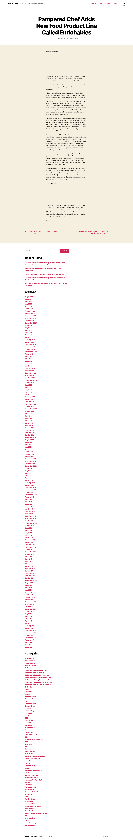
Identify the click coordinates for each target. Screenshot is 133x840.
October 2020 (30, 464)
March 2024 (29, 366)
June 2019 (28, 502)
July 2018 (28, 528)
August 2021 (29, 440)
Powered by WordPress (45, 836)
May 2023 (28, 390)
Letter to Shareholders (33, 758)
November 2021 (30, 433)
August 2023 (29, 382)
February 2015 (30, 626)
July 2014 (28, 642)
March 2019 (29, 509)
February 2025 (30, 340)
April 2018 (28, 535)
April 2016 (28, 592)
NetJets (27, 782)
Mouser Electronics (31, 775)
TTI (26, 816)
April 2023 (28, 392)
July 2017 (28, 557)
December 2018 (30, 516)
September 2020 (31, 466)
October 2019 (29, 492)
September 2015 (31, 609)
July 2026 (28, 299)
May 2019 (28, 504)
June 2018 (28, 530)
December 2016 (30, 573)
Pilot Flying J (29, 789)
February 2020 (30, 483)
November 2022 (30, 404)
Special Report (30, 808)
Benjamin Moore (30, 665)
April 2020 (28, 478)
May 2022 (28, 418)
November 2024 (30, 347)
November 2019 (30, 490)
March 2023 (29, 394)
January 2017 (29, 571)
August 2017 (29, 554)
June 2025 (28, 330)
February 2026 (30, 311)
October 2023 (30, 378)
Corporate (28, 713)
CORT (27, 715)
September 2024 (31, 352)
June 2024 (28, 359)
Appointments (30, 663)
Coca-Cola (28, 708)
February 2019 (30, 511)
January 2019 (29, 514)
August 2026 (29, 297)
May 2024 (28, 361)
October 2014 (29, 635)
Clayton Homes (30, 706)
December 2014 (30, 630)
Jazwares (28, 749)
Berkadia (28, 668)
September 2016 (31, 580)
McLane (27, 768)
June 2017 (28, 559)
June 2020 (28, 473)
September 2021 (31, 437)
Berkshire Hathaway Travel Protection (38, 685)
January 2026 (30, 313)
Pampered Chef (66, 13)
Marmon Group (30, 766)
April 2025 (28, 335)
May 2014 (28, 647)
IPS (26, 746)
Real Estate (29, 794)
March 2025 (29, 337)
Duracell (28, 723)
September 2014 (31, 638)
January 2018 (29, 542)
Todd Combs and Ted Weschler (36, 813)
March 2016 (29, 595)
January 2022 (29, 428)
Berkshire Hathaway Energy (34, 673)
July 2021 (28, 442)
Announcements (30, 661)
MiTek (27, 773)
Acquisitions (29, 658)
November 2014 (30, 633)
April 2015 (28, 621)
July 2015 (28, 614)
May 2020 (28, 475)
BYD (26, 701)
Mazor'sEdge (13, 3)
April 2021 (28, 449)
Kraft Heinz (29, 754)
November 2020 (30, 461)
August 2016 (29, 583)
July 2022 (28, 414)
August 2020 (29, 468)
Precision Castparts (32, 792)
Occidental (28, 785)
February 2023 (30, 397)
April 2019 (28, 506)
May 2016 (28, 590)
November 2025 (30, 318)
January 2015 (29, 628)
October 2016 (29, 578)
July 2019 (28, 499)
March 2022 (29, 423)
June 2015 (28, 616)
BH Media (28, 687)
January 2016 (29, 599)
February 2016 (30, 597)
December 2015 (30, 602)
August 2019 (29, 497)
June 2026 (28, 301)
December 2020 (30, 459)
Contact (115, 3)
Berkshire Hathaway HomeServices (37, 675)
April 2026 (28, 306)
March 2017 (29, 566)
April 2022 (28, 421)
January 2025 (29, 342)
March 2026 (29, 309)
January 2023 (29, 399)
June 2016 (28, 587)
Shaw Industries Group (33, 806)
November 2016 (30, 576)
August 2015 (29, 611)
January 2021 (29, 456)
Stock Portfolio (30, 811)
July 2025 (28, 328)
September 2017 (31, 552)
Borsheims (28, 692)
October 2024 (30, 349)
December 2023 (30, 373)
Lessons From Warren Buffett (35, 756)
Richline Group (30, 799)
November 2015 (30, 604)
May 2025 (28, 332)
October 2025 (30, 321)
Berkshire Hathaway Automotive (36, 670)
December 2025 (30, 316)
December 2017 (30, 545)
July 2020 (28, 471)
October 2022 (30, 406)
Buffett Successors (31, 696)
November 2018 (30, 518)
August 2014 (29, 640)
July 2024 (28, 356)
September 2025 (31, 323)
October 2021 (29, 435)
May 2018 (28, 533)
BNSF (27, 689)
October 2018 (29, 521)
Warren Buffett (30, 825)
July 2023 (28, 385)
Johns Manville (30, 751)
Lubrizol (28, 763)
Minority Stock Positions (33, 770)
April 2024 (28, 363)
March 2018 (29, 537)
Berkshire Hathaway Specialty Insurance (39, 682)
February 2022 (30, 425)
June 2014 (28, 645)
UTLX (27, 820)
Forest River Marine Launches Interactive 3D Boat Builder (44, 274)
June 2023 (28, 387)
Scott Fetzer (29, 801)
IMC (26, 742)
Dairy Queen (29, 720)
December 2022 (30, 402)
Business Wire (30, 699)
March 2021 (29, 452)
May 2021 (28, 447)
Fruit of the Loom (31, 735)
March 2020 (29, 480)
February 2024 (30, 368)
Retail (27, 797)
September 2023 (31, 380)
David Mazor (62, 38)
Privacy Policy (107, 3)
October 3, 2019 (73, 38)
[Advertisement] (66, 64)
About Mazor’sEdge (96, 3)
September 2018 (31, 523)
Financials (28, 730)
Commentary (29, 711)
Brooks (27, 694)
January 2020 (30, 485)
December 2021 (30, 430)
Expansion (28, 725)
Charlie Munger (30, 704)
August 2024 (29, 354)
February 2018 (30, 540)
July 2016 (28, 585)
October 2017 (29, 549)
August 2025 (29, 325)
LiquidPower (29, 761)
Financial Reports (31, 727)
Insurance (28, 744)
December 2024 (30, 344)
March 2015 (29, 623)
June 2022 (28, 416)
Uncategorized (30, 818)
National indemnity (31, 777)
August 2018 (29, 526)
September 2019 (31, 495)
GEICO (27, 737)
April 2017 (28, 564)
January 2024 (30, 371)
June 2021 (28, 444)
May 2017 (28, 561)
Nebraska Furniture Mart (33, 780)
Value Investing (30, 823)
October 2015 (29, 607)
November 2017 (30, 547)
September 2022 (31, 409)
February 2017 (30, 568)
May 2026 (28, 304)
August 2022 (29, 411)
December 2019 (30, 487)
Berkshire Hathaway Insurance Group (38, 677)
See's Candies (30, 804)
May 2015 (28, 619)
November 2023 (30, 375)
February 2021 (30, 454)
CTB (26, 718)
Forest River (29, 732)
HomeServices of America (34, 739)
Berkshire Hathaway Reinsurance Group (38, 680)
